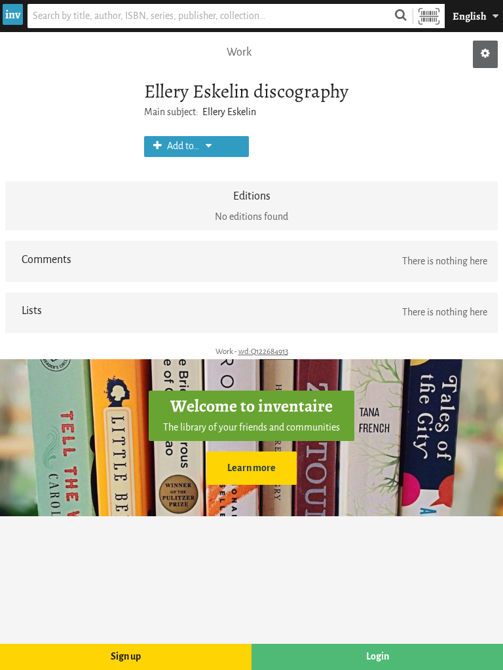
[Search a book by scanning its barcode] (429, 16)
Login (377, 656)
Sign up (126, 656)
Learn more (251, 468)
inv (12, 14)
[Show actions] (485, 54)
